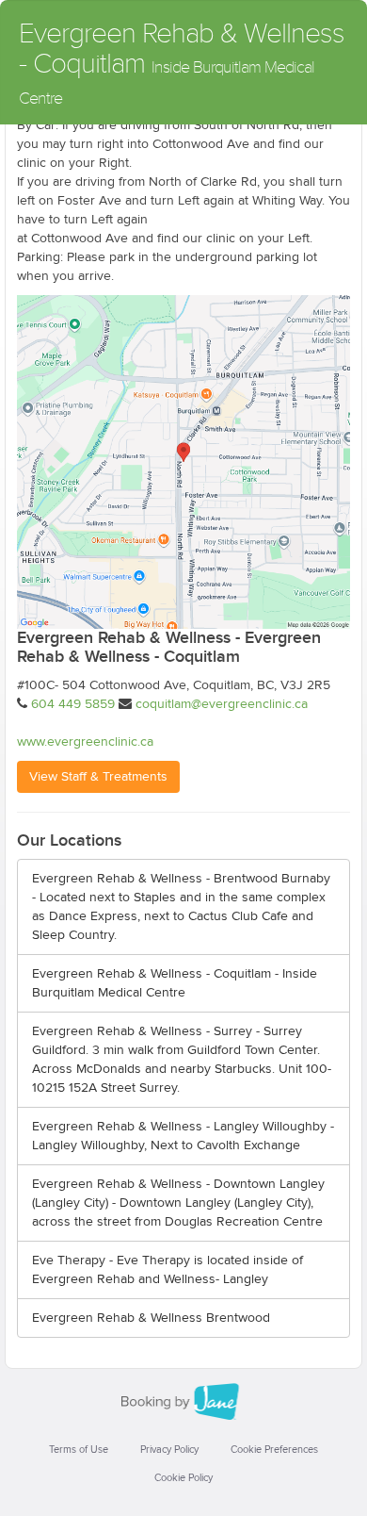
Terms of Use (78, 1449)
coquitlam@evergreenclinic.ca (222, 704)
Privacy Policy (169, 1449)
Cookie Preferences (274, 1449)
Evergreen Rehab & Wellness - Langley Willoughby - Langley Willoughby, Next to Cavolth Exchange (183, 1136)
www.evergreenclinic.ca (85, 742)
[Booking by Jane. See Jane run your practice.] (183, 1402)
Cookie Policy (183, 1478)
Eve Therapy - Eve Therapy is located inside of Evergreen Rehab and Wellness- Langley (167, 1270)
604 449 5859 (73, 704)
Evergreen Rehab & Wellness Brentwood (151, 1318)
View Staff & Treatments (98, 776)
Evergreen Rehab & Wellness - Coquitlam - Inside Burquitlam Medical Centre (174, 983)
